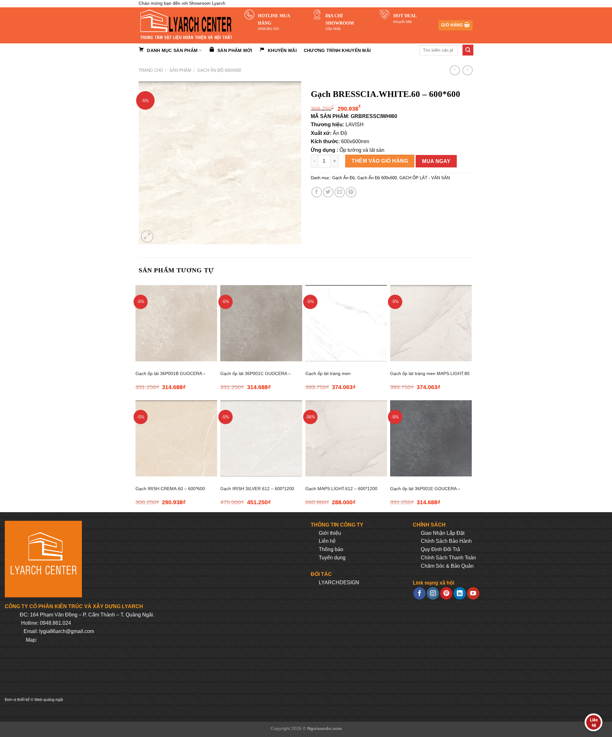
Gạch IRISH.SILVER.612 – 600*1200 (257, 488)
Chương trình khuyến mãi (337, 50)
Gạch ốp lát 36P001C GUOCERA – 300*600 (255, 377)
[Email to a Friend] (339, 192)
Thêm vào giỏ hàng (380, 161)
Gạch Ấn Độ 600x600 (219, 70)
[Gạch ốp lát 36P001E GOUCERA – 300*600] (431, 438)
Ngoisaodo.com (324, 728)
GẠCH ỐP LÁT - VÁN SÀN (424, 177)
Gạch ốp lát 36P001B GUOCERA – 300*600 (170, 377)
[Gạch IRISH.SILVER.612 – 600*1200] (261, 438)
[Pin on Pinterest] (351, 192)
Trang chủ (151, 70)
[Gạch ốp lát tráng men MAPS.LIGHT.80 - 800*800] (431, 323)
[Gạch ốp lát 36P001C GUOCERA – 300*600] (261, 323)
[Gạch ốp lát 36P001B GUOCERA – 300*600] (176, 323)
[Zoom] (147, 236)
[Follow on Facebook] (419, 593)
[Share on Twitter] (328, 192)
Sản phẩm (180, 70)
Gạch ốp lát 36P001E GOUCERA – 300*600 (425, 492)
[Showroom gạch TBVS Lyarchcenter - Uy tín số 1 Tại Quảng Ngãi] (187, 25)
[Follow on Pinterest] (446, 593)
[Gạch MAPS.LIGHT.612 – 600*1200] (346, 438)
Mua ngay (436, 161)
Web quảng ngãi (48, 699)
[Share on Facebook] (316, 192)
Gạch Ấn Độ (343, 177)
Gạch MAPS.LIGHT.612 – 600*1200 (341, 488)
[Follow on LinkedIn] (460, 593)
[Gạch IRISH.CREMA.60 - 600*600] (176, 438)
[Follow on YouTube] (473, 593)
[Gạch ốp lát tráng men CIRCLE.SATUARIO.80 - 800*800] (346, 323)
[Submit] (468, 50)
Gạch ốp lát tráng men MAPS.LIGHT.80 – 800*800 (430, 377)
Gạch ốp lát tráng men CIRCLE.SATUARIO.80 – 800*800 (339, 377)
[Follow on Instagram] (433, 593)
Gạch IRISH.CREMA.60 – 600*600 (170, 488)
